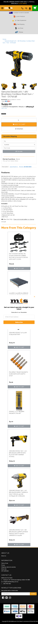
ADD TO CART (19, 124)
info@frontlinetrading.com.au (10, 581)
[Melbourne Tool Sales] (8, 7)
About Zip (3, 569)
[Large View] (4, 86)
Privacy (3, 565)
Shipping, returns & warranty (8, 567)
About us (3, 556)
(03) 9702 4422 (7, 583)
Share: (3, 101)
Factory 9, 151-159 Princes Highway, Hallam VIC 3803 (16, 579)
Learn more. (4, 108)
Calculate (19, 151)
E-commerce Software (28, 621)
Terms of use (4, 563)
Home (4, 39)
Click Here (22, 3)
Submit (33, 593)
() (35, 8)
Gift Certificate (5, 571)
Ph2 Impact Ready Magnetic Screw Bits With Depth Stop (18, 374)
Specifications (14, 166)
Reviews (21, 166)
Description (5, 166)
